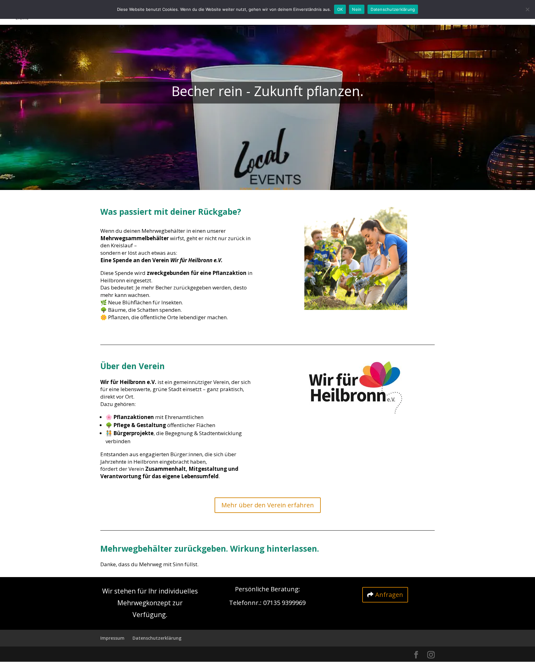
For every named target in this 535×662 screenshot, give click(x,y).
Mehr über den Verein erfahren (267, 505)
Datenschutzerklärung (157, 638)
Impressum (112, 638)
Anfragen (389, 594)
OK (340, 9)
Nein (356, 9)
